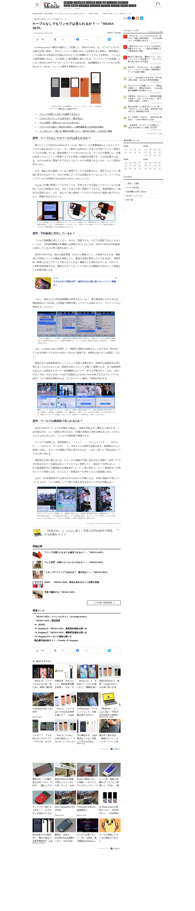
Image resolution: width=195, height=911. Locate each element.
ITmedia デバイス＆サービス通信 (125, 18)
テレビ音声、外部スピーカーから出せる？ (60, 123)
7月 (130, 149)
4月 (126, 152)
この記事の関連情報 (102, 603)
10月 (155, 149)
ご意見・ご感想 (132, 183)
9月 (160, 149)
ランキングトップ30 (155, 134)
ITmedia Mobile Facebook (129, 18)
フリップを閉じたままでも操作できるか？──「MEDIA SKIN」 (74, 552)
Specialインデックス (134, 196)
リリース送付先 (132, 188)
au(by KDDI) (48, 14)
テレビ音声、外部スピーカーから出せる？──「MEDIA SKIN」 (74, 562)
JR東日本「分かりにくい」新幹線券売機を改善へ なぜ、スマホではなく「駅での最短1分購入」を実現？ (144, 98)
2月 (135, 152)
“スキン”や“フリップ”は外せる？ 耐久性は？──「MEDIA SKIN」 (76, 572)
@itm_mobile (133, 18)
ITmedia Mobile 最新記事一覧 (137, 18)
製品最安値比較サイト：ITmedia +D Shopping (56, 640)
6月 (135, 149)
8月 (126, 149)
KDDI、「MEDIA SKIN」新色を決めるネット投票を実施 (71, 582)
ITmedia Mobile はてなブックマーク (141, 18)
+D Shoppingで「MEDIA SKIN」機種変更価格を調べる (60, 632)
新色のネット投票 (64, 109)
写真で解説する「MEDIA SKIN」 (60, 592)
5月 (140, 149)
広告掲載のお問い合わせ (136, 192)
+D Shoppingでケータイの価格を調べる (53, 636)
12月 (145, 149)
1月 (140, 152)
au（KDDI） (40, 624)
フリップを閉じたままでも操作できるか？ (60, 114)
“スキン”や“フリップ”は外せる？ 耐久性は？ (62, 118)
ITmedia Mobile (37, 14)
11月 (150, 149)
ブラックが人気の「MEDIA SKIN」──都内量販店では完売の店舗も (72, 127)
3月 (130, 152)
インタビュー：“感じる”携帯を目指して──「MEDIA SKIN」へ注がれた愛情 (76, 131)
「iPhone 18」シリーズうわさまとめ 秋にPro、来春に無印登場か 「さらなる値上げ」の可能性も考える (145, 38)
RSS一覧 (129, 200)
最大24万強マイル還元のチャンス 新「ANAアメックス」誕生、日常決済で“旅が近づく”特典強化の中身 (145, 109)
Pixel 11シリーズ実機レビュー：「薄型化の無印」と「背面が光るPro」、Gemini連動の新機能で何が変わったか (145, 88)
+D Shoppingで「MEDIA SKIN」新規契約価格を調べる (60, 628)
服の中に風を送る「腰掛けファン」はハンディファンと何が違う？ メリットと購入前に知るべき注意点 (144, 59)
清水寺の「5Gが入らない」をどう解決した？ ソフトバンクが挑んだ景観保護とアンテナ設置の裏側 (145, 69)
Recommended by (104, 749)
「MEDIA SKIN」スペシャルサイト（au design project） (61, 616)
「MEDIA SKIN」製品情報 (47, 620)
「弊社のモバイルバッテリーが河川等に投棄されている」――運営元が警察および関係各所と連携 (144, 48)
